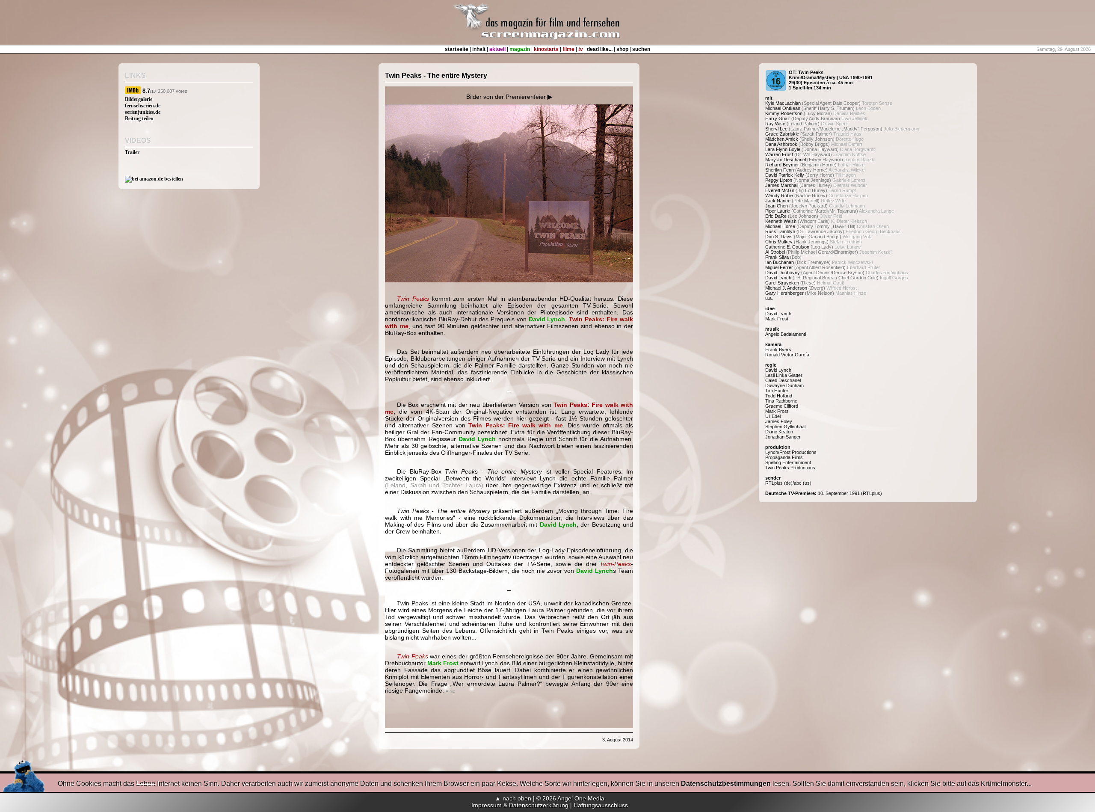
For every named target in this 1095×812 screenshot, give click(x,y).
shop (622, 49)
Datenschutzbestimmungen (726, 783)
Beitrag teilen (139, 119)
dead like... (600, 49)
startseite (456, 49)
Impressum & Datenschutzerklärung (519, 805)
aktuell (497, 49)
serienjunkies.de (142, 112)
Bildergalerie (138, 99)
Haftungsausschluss (601, 805)
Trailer (132, 152)
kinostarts (546, 49)
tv (580, 49)
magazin (519, 49)
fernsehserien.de (142, 106)
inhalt (478, 49)
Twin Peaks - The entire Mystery (436, 75)
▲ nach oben (513, 798)
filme (568, 49)
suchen (641, 49)
